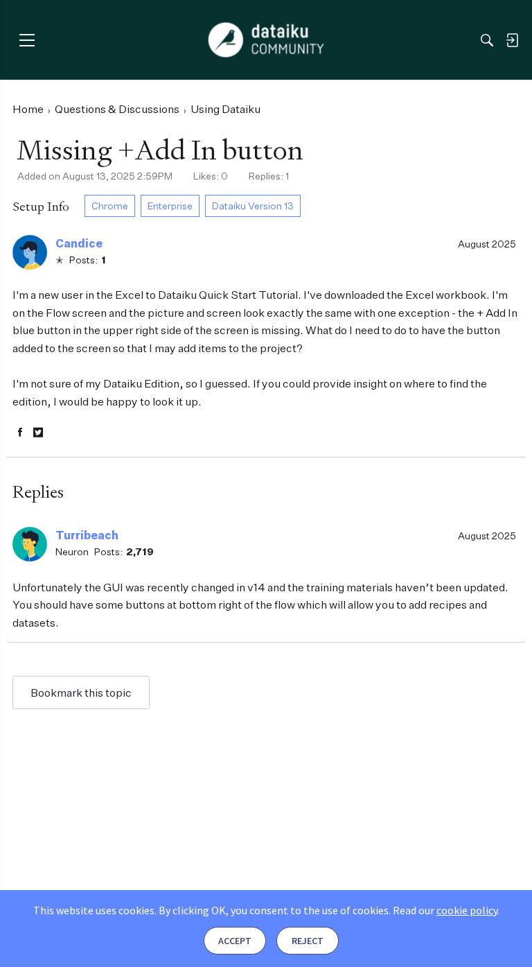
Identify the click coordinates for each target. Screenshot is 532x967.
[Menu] (26, 40)
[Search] (487, 40)
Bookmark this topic (81, 692)
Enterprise (170, 205)
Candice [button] (79, 243)
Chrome (109, 205)
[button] (29, 252)
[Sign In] (511, 40)
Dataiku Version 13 (253, 205)
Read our (445, 910)
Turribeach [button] (86, 535)
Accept (234, 940)
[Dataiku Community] (266, 40)
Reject (307, 940)
